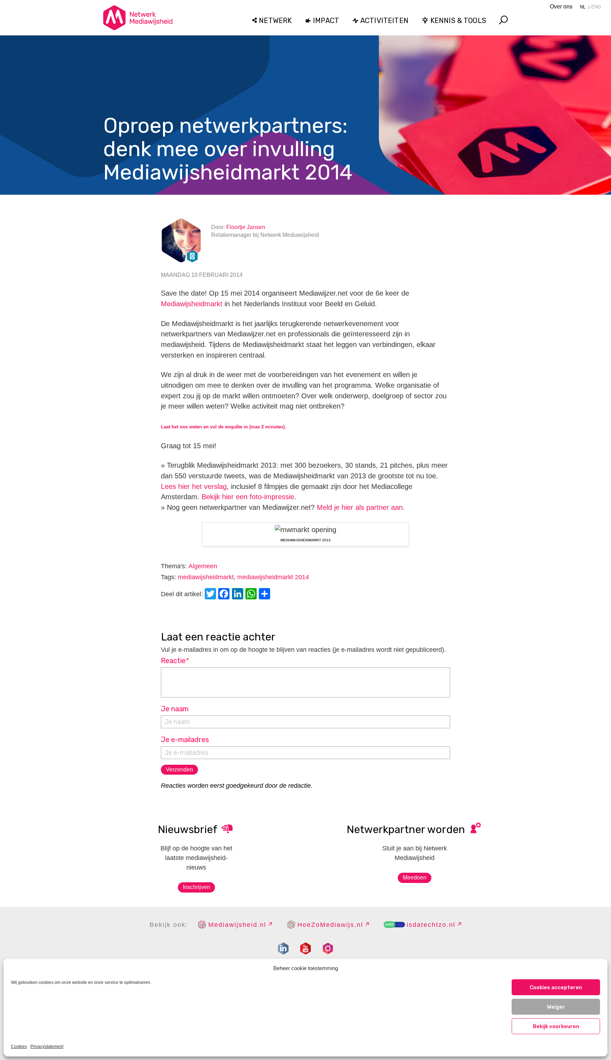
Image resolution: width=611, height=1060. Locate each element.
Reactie (175, 660)
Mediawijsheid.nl (237, 924)
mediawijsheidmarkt (206, 577)
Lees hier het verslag (194, 486)
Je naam (174, 709)
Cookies (19, 1046)
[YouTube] (305, 948)
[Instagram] (328, 948)
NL (583, 7)
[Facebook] (225, 594)
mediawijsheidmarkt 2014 (273, 577)
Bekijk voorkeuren (556, 1026)
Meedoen (414, 877)
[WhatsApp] (252, 594)
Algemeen (202, 566)
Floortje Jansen (245, 227)
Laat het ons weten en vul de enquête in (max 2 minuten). (223, 426)
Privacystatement (46, 1046)
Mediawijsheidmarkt (191, 304)
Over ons (561, 7)
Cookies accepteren (556, 987)
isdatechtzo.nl (431, 924)
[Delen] (265, 594)
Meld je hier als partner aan (360, 507)
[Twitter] (211, 594)
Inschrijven (196, 887)
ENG (596, 7)
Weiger (556, 1007)
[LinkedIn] (238, 594)
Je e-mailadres (185, 739)
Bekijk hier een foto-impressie (248, 497)
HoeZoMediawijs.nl (330, 924)
